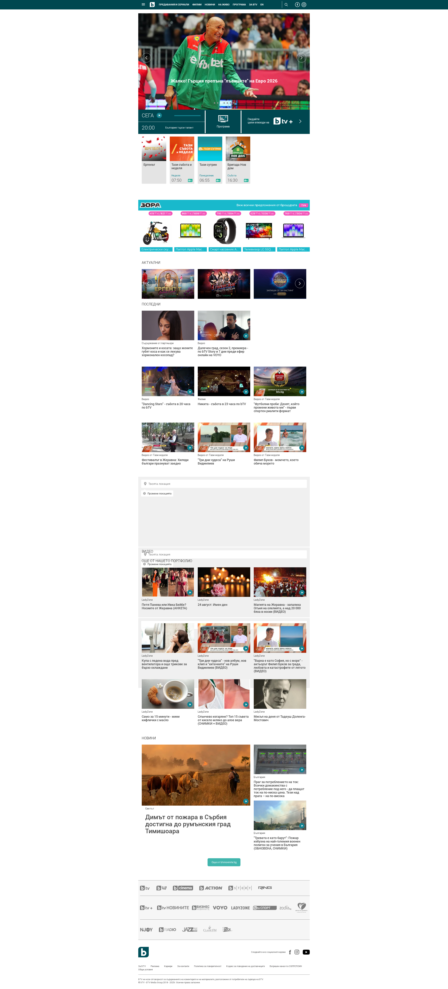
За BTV (142, 966)
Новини (210, 4)
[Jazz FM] (192, 929)
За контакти (183, 966)
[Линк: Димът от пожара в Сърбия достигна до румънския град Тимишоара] (196, 799)
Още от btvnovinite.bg (224, 862)
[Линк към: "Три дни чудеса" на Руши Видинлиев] (224, 449)
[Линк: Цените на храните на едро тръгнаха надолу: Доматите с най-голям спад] (224, 61)
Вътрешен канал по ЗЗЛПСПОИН (286, 966)
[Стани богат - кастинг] (280, 283)
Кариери (168, 966)
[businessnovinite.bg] (202, 908)
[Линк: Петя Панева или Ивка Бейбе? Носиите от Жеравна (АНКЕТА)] (168, 593)
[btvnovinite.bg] (174, 907)
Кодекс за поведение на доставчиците (245, 966)
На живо (224, 4)
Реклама (155, 966)
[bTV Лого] (143, 952)
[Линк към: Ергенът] (154, 160)
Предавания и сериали (174, 4)
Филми (197, 4)
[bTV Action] (213, 888)
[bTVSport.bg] (266, 907)
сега (148, 115)
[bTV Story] (243, 888)
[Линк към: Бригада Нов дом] (238, 160)
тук (303, 205)
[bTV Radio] (170, 929)
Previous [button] (146, 57)
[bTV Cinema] (186, 888)
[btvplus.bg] (148, 907)
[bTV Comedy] (164, 888)
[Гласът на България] (224, 283)
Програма (239, 4)
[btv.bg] (148, 888)
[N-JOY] (149, 929)
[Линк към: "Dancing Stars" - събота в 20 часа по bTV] (168, 393)
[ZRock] (231, 929)
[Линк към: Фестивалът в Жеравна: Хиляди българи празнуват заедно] (168, 449)
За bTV (253, 4)
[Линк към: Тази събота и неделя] (182, 160)
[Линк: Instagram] (295, 952)
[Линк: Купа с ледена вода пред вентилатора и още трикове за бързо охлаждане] (168, 649)
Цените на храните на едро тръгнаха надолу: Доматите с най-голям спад (224, 78)
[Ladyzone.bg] (242, 908)
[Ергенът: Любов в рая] (168, 283)
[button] (214, 103)
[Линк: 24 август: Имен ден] (224, 593)
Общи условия (145, 969)
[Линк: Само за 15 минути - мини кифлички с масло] (168, 705)
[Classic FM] (213, 930)
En (262, 4)
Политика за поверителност (207, 966)
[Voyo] (222, 907)
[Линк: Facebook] (288, 952)
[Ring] (268, 888)
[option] (168, 283)
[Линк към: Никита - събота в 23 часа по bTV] (224, 393)
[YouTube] (304, 952)
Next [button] (301, 57)
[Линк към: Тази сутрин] (210, 160)
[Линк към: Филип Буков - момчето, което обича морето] (280, 449)
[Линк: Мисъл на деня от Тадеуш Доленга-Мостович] (280, 705)
